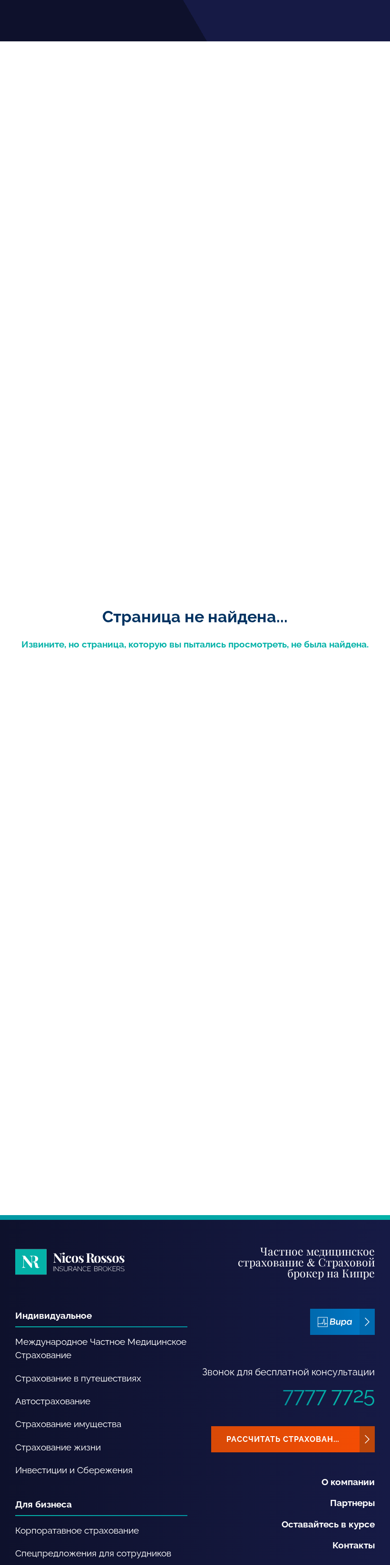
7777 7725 (329, 1394)
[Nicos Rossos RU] (70, 1262)
